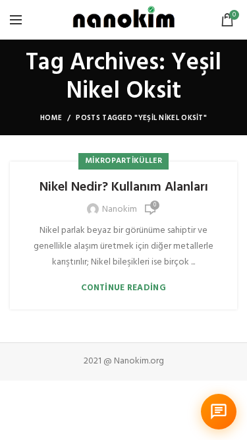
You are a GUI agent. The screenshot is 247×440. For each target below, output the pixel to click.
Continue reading (123, 288)
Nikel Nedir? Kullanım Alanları (124, 187)
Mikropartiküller (123, 161)
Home (51, 118)
